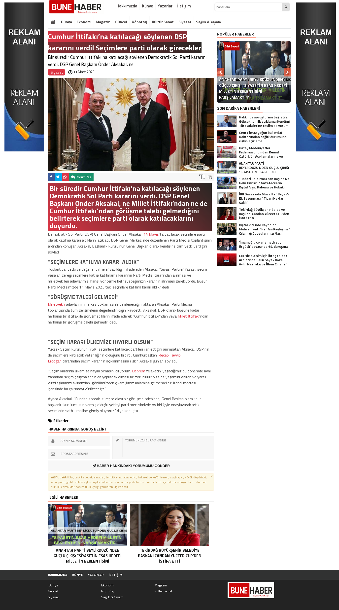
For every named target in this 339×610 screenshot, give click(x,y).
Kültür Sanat (163, 22)
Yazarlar (165, 6)
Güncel (121, 22)
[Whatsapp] (65, 177)
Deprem (138, 371)
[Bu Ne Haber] (76, 7)
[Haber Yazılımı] (265, 575)
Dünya (66, 22)
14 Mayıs (151, 234)
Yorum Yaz (83, 176)
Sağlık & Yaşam (208, 22)
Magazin (103, 22)
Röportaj (139, 22)
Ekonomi (84, 22)
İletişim (184, 6)
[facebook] (51, 177)
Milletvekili (56, 304)
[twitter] (58, 177)
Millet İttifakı (188, 316)
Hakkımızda (126, 6)
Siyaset (185, 22)
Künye (147, 6)
